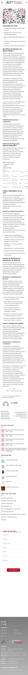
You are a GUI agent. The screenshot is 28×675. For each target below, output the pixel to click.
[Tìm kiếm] (26, 2)
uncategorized (17, 396)
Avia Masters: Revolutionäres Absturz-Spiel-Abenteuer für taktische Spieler (6, 415)
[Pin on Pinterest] (18, 391)
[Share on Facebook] (10, 391)
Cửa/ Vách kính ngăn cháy (8, 500)
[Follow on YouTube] (5, 624)
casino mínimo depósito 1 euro (12, 87)
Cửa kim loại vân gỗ (6, 503)
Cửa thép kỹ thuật (6, 506)
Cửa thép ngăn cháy (7, 498)
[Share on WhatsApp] (7, 391)
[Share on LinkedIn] (20, 391)
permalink (11, 397)
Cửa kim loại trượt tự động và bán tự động (13, 514)
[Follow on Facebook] (1, 624)
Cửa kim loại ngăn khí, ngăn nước (10, 509)
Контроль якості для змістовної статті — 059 (14, 430)
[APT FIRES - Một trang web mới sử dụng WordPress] (14, 2)
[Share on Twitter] (13, 391)
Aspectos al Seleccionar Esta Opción (14, 45)
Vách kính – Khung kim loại (9, 517)
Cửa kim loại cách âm (7, 511)
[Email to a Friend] (15, 391)
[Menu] (2, 2)
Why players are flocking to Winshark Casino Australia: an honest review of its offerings (16, 450)
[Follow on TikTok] (3, 624)
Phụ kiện (3, 519)
